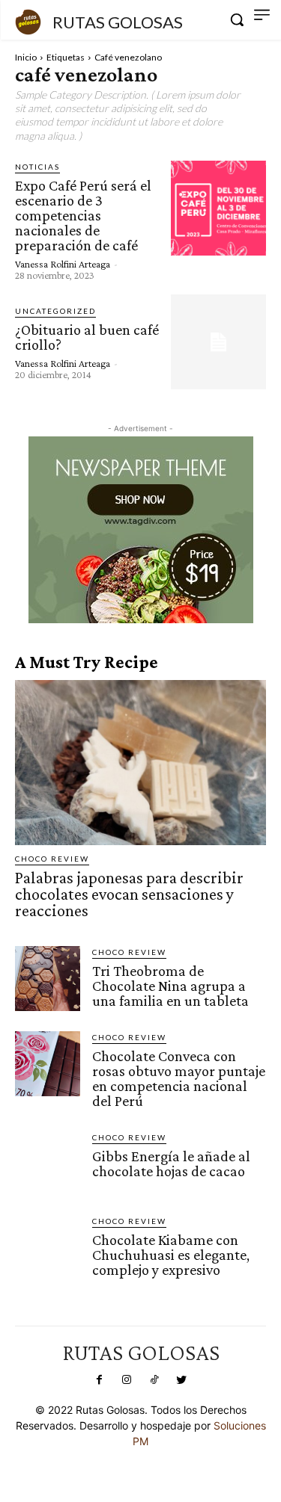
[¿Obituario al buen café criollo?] (218, 341)
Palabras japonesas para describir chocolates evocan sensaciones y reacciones (129, 894)
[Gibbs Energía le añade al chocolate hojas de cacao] (47, 1163)
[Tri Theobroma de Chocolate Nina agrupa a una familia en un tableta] (47, 978)
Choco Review (52, 858)
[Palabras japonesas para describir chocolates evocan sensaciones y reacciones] (140, 762)
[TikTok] (154, 1380)
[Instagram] (126, 1380)
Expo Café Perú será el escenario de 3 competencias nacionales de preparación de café (83, 215)
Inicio (26, 57)
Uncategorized (55, 310)
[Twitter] (181, 1380)
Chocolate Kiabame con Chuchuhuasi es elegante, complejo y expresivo (171, 1254)
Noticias (37, 166)
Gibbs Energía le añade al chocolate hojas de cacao (171, 1163)
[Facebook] (99, 1380)
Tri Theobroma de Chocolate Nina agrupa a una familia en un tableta (170, 985)
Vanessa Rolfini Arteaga (62, 264)
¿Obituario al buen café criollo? (87, 337)
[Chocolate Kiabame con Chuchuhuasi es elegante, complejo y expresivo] (47, 1247)
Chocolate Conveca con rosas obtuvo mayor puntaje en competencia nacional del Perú (178, 1078)
